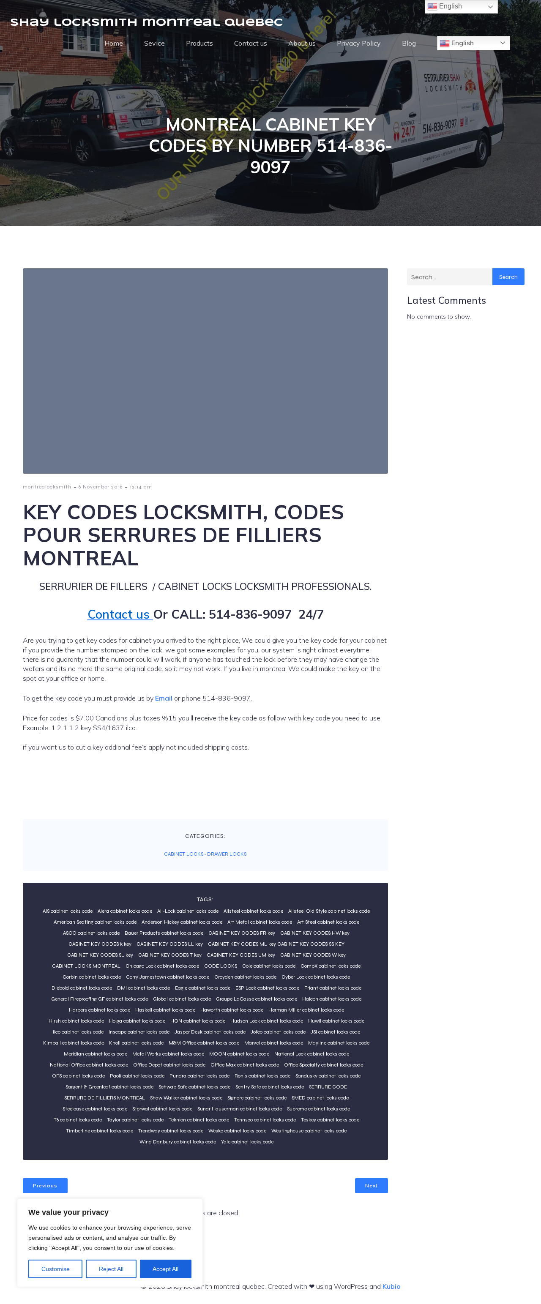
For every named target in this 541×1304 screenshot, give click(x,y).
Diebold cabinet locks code (82, 988)
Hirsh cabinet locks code (76, 1021)
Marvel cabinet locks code (273, 1043)
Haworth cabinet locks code (231, 1010)
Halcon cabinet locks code (331, 999)
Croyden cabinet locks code (245, 977)
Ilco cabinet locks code (78, 1032)
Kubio (392, 1286)
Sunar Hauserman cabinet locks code (239, 1109)
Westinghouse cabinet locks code (309, 1131)
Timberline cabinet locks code (99, 1131)
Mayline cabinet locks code (338, 1043)
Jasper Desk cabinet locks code (210, 1032)
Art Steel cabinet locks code (328, 922)
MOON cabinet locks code (239, 1054)
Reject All (111, 1269)
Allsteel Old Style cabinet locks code (329, 911)
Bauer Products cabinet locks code (164, 933)
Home (113, 43)
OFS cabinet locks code (78, 1076)
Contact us (250, 43)
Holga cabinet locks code (137, 1021)
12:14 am (141, 487)
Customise (55, 1269)
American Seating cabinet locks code (95, 922)
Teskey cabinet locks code (330, 1120)
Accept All (165, 1269)
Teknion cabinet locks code (199, 1120)
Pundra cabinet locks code (199, 1076)
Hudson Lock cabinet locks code (266, 1021)
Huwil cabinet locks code (336, 1021)
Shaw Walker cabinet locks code (186, 1098)
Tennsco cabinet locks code (265, 1120)
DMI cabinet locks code (143, 988)
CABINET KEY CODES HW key (315, 933)
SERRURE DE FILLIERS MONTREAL (104, 1098)
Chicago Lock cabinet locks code (162, 966)
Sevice (154, 43)
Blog (409, 43)
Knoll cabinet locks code (136, 1043)
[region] (110, 1242)
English (462, 42)
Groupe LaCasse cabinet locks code (256, 999)
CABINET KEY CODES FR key (241, 933)
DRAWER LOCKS (226, 854)
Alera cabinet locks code (125, 911)
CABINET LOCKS (183, 854)
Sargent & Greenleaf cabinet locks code (109, 1087)
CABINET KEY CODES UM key (241, 955)
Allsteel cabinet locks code (253, 911)
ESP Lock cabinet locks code (267, 988)
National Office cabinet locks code (89, 1065)
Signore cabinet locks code (257, 1098)
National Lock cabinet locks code (311, 1054)
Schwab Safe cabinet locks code (194, 1087)
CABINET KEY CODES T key (170, 955)
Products (199, 43)
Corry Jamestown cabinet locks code (167, 977)
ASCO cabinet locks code (91, 933)
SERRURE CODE (328, 1087)
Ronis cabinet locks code (262, 1076)
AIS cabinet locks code (68, 911)
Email (164, 698)
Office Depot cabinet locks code (169, 1065)
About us (302, 43)
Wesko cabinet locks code (237, 1131)
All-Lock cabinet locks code (188, 911)
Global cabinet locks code (182, 999)
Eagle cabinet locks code (202, 988)
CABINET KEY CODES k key (99, 944)
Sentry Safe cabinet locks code (269, 1087)
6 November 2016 (101, 487)
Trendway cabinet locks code (170, 1131)
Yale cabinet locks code (247, 1142)
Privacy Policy (359, 43)
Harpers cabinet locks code (99, 1010)
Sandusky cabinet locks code (328, 1076)
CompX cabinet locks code (331, 966)
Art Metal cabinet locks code (259, 922)
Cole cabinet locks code (268, 966)
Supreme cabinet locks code (318, 1109)
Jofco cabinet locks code (278, 1032)
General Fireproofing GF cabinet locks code (99, 999)
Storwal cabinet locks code (162, 1109)
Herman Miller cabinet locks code (306, 1010)
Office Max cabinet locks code (244, 1065)
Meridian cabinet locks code (95, 1054)
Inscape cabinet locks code (139, 1032)
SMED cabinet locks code (320, 1098)
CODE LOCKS (220, 966)
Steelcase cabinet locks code (95, 1109)
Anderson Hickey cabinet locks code (182, 922)
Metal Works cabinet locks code (168, 1054)
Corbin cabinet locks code (92, 977)
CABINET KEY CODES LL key (170, 944)
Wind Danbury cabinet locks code (177, 1142)
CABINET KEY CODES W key (313, 955)
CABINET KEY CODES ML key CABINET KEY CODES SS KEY (276, 944)
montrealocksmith (47, 487)
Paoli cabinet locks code (137, 1076)
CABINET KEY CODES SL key (100, 955)
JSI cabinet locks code (335, 1032)
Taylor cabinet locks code (135, 1120)
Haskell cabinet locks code (165, 1010)
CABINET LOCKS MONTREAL (86, 966)
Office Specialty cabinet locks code (323, 1065)
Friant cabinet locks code (332, 988)
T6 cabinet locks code (78, 1120)
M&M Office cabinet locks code (204, 1043)
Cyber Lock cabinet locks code (315, 977)
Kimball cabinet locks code (73, 1043)
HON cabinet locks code (197, 1021)
